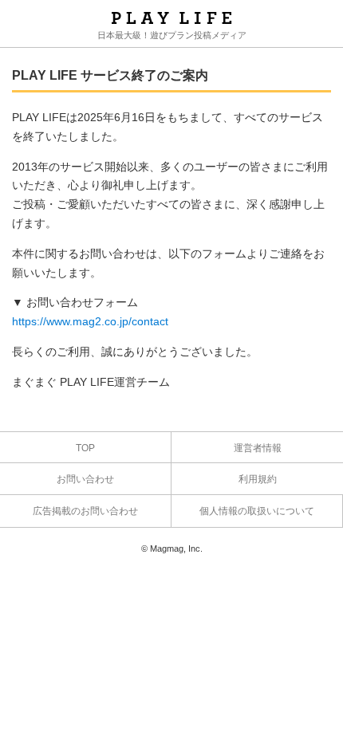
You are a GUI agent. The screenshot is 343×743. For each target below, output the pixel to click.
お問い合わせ (85, 479)
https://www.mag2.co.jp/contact (90, 321)
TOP (85, 448)
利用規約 (258, 479)
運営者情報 (258, 448)
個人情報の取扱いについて (256, 511)
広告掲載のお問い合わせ (85, 511)
